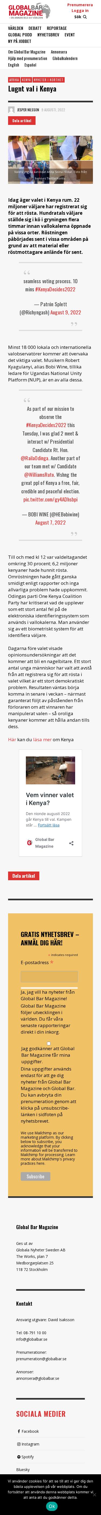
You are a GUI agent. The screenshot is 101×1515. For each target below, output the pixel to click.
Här (12, 739)
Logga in (80, 10)
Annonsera (59, 52)
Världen (15, 28)
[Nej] (94, 1495)
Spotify (28, 1456)
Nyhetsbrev (48, 34)
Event (70, 34)
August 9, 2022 (65, 312)
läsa (37, 739)
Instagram (30, 1444)
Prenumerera (80, 4)
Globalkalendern (65, 58)
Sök (77, 16)
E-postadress (37, 962)
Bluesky (23, 1469)
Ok (52, 1506)
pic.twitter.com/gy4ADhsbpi (50, 499)
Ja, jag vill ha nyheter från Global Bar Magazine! (48, 995)
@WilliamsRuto (39, 474)
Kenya (26, 80)
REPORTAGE (57, 28)
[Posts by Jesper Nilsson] (11, 109)
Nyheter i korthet (48, 80)
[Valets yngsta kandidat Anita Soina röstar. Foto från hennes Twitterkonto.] (50, 160)
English (13, 65)
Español (30, 65)
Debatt (35, 28)
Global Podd (20, 34)
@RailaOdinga (34, 458)
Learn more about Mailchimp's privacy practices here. (48, 1159)
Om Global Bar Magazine (27, 52)
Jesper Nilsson (28, 109)
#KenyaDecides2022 (55, 289)
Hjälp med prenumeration (27, 58)
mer (47, 739)
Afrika (14, 80)
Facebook (30, 1431)
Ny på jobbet (19, 41)
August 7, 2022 (50, 522)
